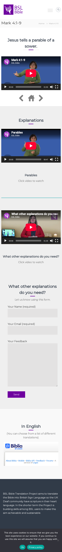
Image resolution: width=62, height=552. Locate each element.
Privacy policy (36, 547)
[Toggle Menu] (50, 10)
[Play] (5, 87)
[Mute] (51, 87)
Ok (22, 547)
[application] (31, 73)
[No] (58, 540)
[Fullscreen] (56, 87)
